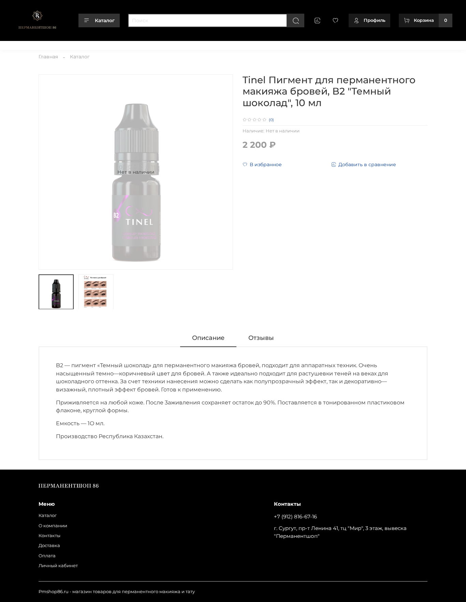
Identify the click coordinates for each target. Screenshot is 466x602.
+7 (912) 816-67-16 (295, 516)
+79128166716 (437, 43)
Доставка (111, 43)
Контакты (83, 43)
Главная (48, 57)
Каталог (105, 20)
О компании (52, 43)
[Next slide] (223, 172)
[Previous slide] (48, 172)
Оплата (136, 43)
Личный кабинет (171, 43)
